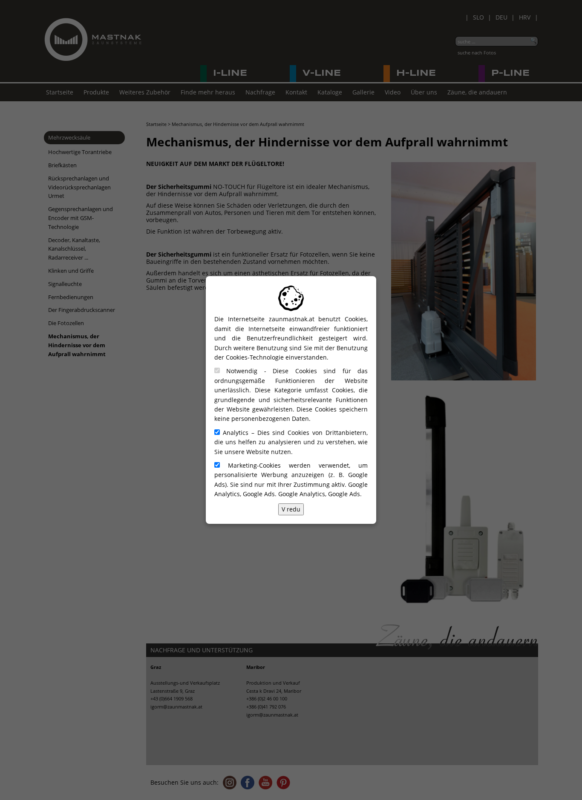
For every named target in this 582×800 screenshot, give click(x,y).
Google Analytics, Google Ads (319, 494)
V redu (291, 509)
